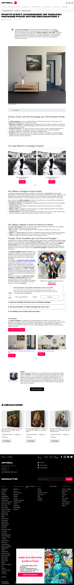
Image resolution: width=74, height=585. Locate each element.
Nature (64, 505)
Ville (63, 496)
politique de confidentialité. (24, 293)
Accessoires (64, 6)
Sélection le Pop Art (30, 575)
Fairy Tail (3, 527)
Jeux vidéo (65, 498)
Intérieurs (17, 10)
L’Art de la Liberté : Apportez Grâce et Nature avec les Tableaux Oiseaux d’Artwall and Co (12, 430)
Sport (63, 492)
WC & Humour (17, 492)
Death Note (4, 522)
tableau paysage (26, 10)
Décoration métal (46, 6)
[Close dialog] (70, 550)
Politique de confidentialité (5, 582)
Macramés (40, 494)
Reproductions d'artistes (14, 6)
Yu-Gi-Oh (3, 573)
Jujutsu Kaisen (5, 544)
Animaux (40, 498)
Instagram (65, 457)
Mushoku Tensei (5, 553)
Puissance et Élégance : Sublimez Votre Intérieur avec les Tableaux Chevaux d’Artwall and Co (60, 430)
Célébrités (65, 491)
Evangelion (4, 526)
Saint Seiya (4, 559)
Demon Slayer (5, 524)
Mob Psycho (4, 551)
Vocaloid (3, 571)
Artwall (7, 3)
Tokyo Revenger (5, 509)
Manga (4, 6)
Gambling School (5, 535)
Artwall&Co (23, 283)
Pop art (16, 491)
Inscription (69, 479)
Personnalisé (26, 6)
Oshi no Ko (4, 505)
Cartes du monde (42, 492)
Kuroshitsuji (4, 500)
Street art (16, 489)
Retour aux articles (37, 389)
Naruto (3, 492)
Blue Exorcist (5, 518)
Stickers (40, 500)
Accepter (49, 297)
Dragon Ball (4, 489)
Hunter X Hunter (6, 537)
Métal (39, 489)
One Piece (4, 491)
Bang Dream (4, 513)
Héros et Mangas (66, 489)
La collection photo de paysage (17, 329)
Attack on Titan (5, 511)
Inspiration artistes (19, 500)
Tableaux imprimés (35, 6)
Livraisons (9, 457)
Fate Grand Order (6, 529)
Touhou (3, 568)
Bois (39, 496)
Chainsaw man (5, 498)
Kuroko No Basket (6, 546)
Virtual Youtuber (6, 570)
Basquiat (16, 494)
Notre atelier (56, 6)
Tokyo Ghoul (4, 507)
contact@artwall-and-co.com (9, 472)
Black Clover (4, 514)
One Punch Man (5, 503)
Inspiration (17, 434)
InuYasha (3, 538)
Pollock (15, 496)
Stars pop (16, 505)
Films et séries (66, 502)
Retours (3, 457)
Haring (15, 498)
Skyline (40, 491)
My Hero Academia (6, 502)
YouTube (71, 457)
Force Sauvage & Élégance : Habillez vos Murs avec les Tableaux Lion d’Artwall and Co (37, 430)
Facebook (61, 457)
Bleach (3, 516)
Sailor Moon (4, 557)
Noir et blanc (65, 503)
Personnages (17, 507)
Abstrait (16, 509)
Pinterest (68, 457)
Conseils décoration (7, 10)
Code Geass (4, 520)
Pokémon (3, 494)
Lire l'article (6, 441)
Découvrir (22, 181)
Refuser (35, 297)
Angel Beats (4, 496)
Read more (12, 355)
